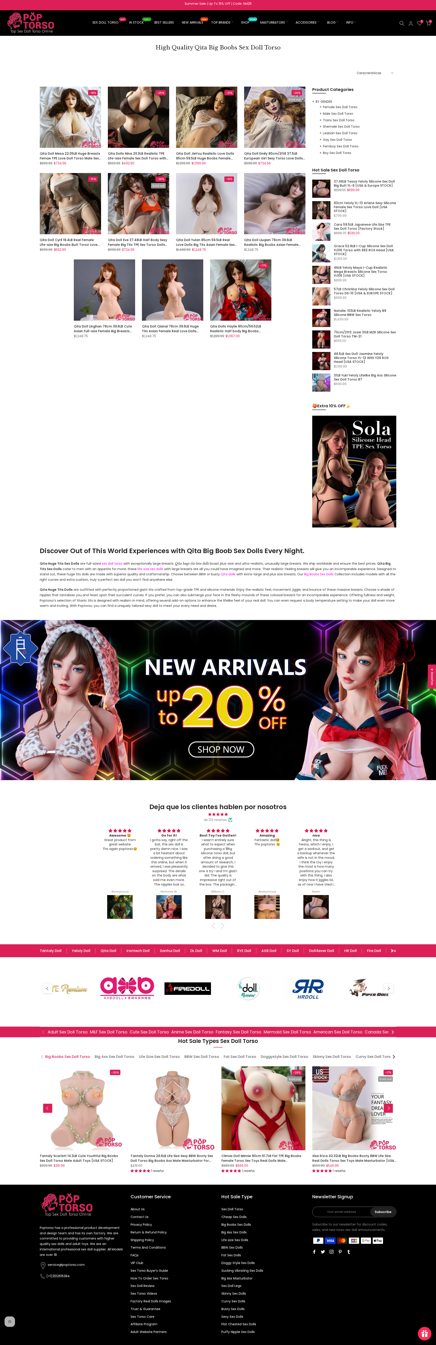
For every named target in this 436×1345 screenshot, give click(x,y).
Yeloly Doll (81, 950)
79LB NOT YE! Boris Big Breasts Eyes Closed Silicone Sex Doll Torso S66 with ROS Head (264, 1158)
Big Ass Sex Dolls (234, 1232)
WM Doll (219, 950)
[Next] (391, 950)
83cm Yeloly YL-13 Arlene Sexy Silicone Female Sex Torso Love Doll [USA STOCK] (365, 207)
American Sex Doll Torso (337, 1032)
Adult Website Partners (149, 1332)
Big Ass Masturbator (237, 1278)
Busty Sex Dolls (233, 1309)
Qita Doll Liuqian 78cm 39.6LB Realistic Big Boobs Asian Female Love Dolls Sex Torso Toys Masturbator (271, 247)
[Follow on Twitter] (323, 1252)
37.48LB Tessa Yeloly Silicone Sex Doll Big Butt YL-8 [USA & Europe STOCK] (364, 184)
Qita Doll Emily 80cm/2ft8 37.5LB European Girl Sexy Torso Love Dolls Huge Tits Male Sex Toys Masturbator (273, 160)
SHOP (248, 22)
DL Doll (196, 950)
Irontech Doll (138, 950)
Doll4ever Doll (321, 950)
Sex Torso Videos (144, 1293)
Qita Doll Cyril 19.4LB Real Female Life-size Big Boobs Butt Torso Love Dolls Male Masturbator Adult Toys (68, 245)
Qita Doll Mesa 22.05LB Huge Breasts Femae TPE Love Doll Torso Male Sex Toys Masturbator (70, 158)
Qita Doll (108, 950)
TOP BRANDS (220, 22)
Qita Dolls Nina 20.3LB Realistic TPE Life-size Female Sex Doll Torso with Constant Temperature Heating (137, 158)
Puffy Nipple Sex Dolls (238, 1332)
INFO (349, 22)
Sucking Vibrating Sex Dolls (242, 1270)
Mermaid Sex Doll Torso (287, 1032)
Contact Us (140, 1217)
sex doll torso (112, 563)
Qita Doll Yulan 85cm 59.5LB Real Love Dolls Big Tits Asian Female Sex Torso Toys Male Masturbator (205, 245)
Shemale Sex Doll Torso (341, 126)
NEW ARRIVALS (194, 22)
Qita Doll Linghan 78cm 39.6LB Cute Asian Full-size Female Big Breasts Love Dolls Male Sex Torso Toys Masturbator (103, 333)
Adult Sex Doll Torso (68, 1032)
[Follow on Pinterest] (340, 1252)
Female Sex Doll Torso (340, 107)
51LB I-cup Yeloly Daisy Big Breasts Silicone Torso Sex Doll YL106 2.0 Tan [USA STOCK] (171, 1158)
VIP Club (137, 1263)
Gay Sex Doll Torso (337, 139)
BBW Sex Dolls (232, 1247)
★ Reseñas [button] (432, 676)
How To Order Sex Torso (149, 1278)
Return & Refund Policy (149, 1232)
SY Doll (293, 950)
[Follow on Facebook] (314, 1252)
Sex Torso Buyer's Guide (149, 1270)
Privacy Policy (141, 1224)
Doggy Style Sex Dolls (238, 1263)
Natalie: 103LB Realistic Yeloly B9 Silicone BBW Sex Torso (360, 313)
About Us (138, 1209)
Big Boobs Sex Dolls (236, 1224)
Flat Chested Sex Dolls (238, 1324)
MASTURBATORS (272, 22)
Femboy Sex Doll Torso (341, 146)
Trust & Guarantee (145, 1309)
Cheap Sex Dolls (234, 1217)
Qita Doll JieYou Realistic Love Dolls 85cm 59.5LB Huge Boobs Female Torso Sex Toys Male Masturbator (205, 158)
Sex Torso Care (142, 1316)
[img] (218, 814)
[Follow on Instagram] (331, 1252)
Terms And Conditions (148, 1247)
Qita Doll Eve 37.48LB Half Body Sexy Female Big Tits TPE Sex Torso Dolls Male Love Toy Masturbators (137, 245)
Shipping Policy (142, 1240)
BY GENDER (324, 101)
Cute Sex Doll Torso (149, 1032)
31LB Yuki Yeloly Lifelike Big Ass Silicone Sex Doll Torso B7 (365, 377)
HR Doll (350, 950)
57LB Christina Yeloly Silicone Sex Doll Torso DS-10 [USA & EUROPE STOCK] (364, 291)
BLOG (331, 22)
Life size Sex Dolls (234, 1240)
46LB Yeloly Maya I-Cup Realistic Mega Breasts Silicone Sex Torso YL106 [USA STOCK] (360, 272)
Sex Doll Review (142, 1286)
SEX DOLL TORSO (108, 22)
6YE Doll (244, 950)
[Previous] (44, 950)
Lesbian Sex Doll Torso (340, 133)
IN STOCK (139, 22)
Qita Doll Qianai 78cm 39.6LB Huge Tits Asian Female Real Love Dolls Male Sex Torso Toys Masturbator (170, 331)
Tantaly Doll (51, 950)
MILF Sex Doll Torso (108, 1032)
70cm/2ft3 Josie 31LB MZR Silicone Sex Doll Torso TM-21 (365, 334)
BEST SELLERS (164, 22)
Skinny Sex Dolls (233, 1293)
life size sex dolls (150, 569)
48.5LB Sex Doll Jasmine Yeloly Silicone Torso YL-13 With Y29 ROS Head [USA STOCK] (361, 358)
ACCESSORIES (306, 22)
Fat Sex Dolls (231, 1255)
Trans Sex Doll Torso (338, 120)
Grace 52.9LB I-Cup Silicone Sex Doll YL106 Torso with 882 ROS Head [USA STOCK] (364, 250)
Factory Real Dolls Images (151, 1301)
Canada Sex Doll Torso (388, 1032)
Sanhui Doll (170, 950)
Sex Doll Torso (232, 1209)
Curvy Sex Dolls (233, 1301)
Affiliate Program (144, 1324)
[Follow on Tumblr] (349, 1252)
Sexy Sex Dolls (232, 1316)
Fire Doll (374, 950)
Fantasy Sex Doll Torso (238, 1032)
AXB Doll (268, 950)
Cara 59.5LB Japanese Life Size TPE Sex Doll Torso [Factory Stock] (362, 227)
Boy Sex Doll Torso (337, 153)
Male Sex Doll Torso (338, 113)
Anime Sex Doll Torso (192, 1032)
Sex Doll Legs (231, 1286)
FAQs (135, 1255)
